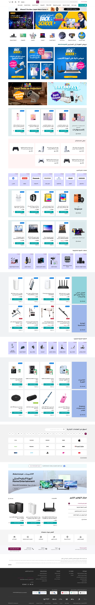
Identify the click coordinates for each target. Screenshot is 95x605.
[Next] (36, 20)
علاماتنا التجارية (27, 5)
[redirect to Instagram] (23, 584)
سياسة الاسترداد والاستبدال (42, 575)
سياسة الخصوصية (44, 577)
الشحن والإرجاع (31, 603)
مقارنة (66, 132)
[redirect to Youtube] (31, 584)
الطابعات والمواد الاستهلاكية (82, 582)
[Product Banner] (71, 63)
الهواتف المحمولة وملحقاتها (82, 573)
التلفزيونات (42, 5)
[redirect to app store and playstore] (83, 592)
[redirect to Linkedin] (32, 584)
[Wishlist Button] (18, 2)
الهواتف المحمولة (66, 5)
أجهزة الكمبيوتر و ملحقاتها (82, 575)
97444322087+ (16, 592)
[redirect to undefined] (47, 482)
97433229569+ (20, 578)
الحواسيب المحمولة (57, 5)
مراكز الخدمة (58, 577)
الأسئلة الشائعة (57, 573)
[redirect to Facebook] (29, 584)
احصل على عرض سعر (14, 548)
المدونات (72, 575)
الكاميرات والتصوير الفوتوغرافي (82, 577)
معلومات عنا (71, 573)
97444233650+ (30, 578)
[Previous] (84, 20)
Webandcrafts (10, 603)
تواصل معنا (20, 5)
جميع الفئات (81, 5)
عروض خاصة (74, 5)
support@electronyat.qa (24, 579)
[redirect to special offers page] (67, 93)
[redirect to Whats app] (25, 584)
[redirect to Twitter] (27, 584)
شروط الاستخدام (48, 603)
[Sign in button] (15, 2)
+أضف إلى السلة (63, 130)
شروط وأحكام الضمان (43, 573)
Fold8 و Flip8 (48, 5)
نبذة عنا (61, 603)
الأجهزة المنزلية (35, 5)
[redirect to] (47, 9)
